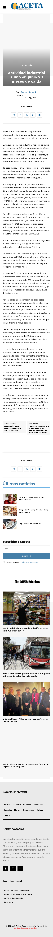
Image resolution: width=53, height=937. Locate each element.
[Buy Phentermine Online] (10, 524)
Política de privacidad (29, 562)
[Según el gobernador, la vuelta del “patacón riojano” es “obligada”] (26, 744)
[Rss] (20, 868)
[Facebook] (20, 115)
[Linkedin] (33, 115)
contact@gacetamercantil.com (26, 928)
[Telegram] (39, 115)
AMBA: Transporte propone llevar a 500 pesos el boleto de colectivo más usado (26, 674)
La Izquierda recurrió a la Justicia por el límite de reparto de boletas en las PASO (39, 429)
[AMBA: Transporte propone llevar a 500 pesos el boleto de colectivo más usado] (26, 653)
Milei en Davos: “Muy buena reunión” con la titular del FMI (25, 720)
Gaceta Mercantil (29, 92)
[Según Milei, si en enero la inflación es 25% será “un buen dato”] (26, 608)
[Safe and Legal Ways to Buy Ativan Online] (10, 499)
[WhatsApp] (13, 115)
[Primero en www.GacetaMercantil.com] (27, 6)
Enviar (25, 556)
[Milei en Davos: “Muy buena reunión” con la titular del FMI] (26, 699)
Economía (26, 65)
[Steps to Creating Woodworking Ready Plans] (10, 511)
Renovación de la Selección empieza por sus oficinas (12, 428)
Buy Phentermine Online (30, 524)
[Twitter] (26, 115)
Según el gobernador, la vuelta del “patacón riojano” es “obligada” (25, 765)
